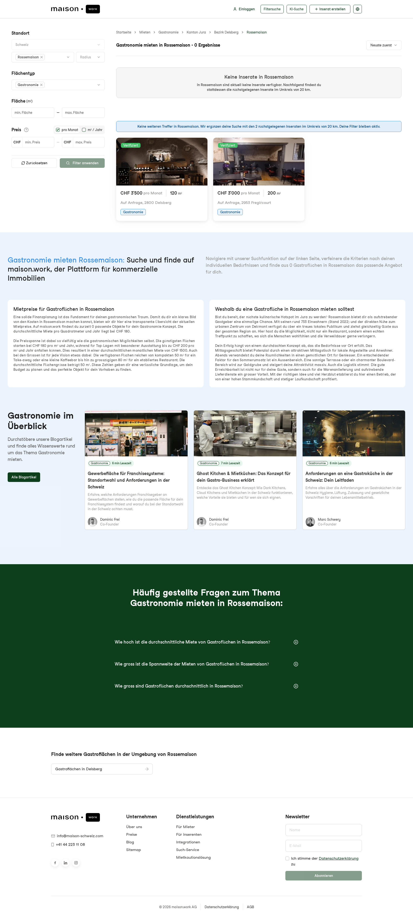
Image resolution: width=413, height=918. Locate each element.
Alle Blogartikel (23, 477)
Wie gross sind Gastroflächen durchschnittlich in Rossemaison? (179, 685)
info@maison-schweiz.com (80, 836)
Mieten (144, 32)
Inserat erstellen (332, 9)
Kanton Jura (196, 32)
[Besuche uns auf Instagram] (76, 863)
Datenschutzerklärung (339, 858)
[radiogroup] (79, 130)
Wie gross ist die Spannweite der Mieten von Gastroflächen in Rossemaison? (192, 664)
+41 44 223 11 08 (70, 844)
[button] (30, 57)
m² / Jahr (95, 130)
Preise (131, 834)
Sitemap (133, 849)
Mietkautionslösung (193, 857)
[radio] (58, 130)
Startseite (123, 32)
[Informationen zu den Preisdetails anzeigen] (26, 129)
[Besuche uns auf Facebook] (55, 863)
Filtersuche (272, 9)
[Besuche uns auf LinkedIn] (65, 863)
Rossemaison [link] (257, 32)
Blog (130, 842)
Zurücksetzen (36, 163)
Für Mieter (185, 827)
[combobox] (58, 44)
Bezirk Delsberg (226, 32)
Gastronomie (168, 32)
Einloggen (247, 9)
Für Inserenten (188, 834)
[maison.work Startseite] (75, 9)
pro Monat (70, 130)
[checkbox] (287, 858)
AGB (250, 907)
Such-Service (187, 849)
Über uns (134, 827)
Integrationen (188, 842)
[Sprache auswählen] (357, 9)
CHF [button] (17, 142)
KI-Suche (297, 9)
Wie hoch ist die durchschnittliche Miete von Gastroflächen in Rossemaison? (192, 642)
